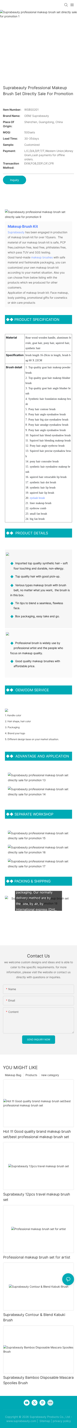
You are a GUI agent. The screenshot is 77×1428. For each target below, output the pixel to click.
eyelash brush (37, 497)
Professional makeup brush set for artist (36, 1257)
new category (50, 1075)
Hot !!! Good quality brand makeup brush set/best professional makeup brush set (37, 1134)
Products (31, 1075)
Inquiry (14, 180)
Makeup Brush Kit (23, 226)
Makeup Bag (13, 1075)
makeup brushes (42, 257)
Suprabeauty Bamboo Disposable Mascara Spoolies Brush (38, 1380)
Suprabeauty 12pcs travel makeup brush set (36, 1197)
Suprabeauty (16, 232)
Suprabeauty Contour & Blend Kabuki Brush (34, 1317)
